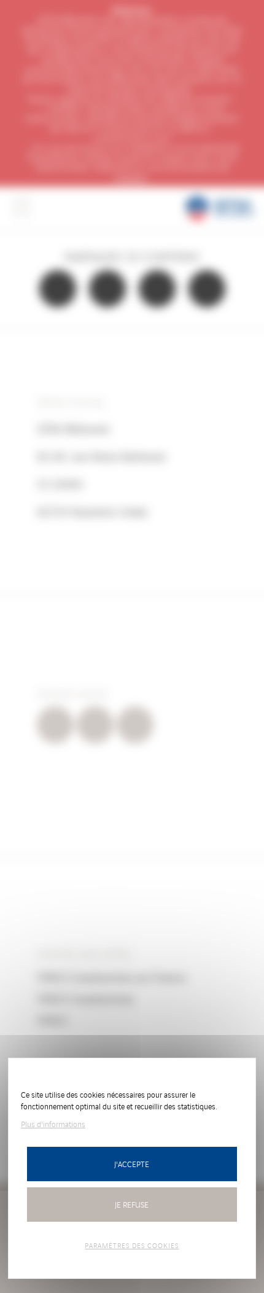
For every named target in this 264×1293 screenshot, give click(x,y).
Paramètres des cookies (132, 1245)
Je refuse (132, 1204)
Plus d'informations (53, 1124)
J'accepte (131, 1164)
